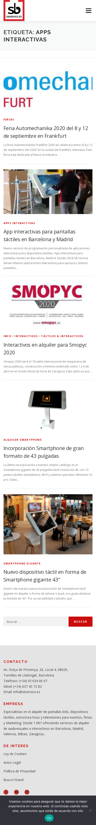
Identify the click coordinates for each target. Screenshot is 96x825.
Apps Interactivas (19, 223)
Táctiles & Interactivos (62, 336)
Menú (88, 11)
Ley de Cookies (15, 754)
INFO (7, 336)
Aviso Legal (12, 762)
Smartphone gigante (22, 563)
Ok (49, 818)
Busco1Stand (13, 780)
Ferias (8, 119)
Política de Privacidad (19, 771)
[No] (90, 810)
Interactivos (26, 336)
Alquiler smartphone (22, 439)
